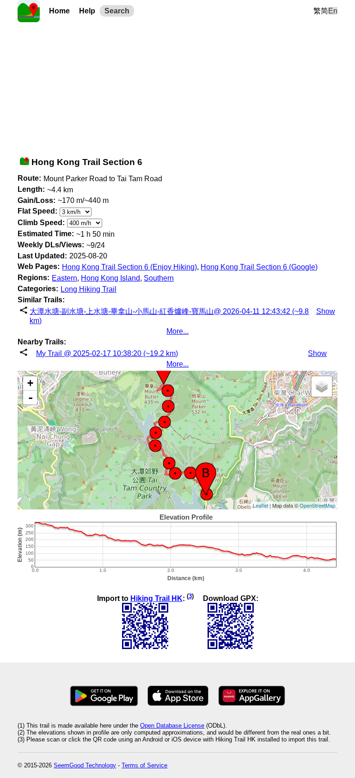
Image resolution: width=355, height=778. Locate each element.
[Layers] (322, 386)
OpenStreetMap (317, 505)
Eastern (64, 278)
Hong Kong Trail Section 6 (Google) (259, 267)
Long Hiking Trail (88, 289)
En (332, 11)
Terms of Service (144, 765)
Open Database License (172, 725)
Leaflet (260, 505)
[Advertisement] (177, 87)
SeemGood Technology (85, 765)
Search (116, 11)
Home (59, 11)
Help (87, 11)
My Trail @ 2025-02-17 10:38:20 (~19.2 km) (107, 353)
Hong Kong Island (110, 278)
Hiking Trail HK (156, 598)
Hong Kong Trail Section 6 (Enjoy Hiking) (129, 267)
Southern (159, 278)
